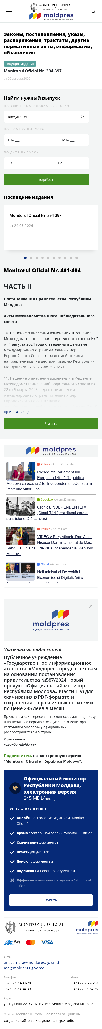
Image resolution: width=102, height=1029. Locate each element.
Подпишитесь (18, 755)
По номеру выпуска (24, 129)
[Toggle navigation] (9, 11)
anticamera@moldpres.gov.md (31, 962)
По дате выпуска (21, 152)
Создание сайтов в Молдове (27, 1020)
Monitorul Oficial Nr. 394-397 (33, 70)
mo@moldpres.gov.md (24, 968)
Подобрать (46, 179)
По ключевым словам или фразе (38, 106)
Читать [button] (51, 423)
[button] (25, 257)
